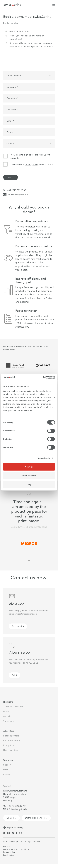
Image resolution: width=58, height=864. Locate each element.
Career (6, 774)
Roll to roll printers (12, 740)
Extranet (6, 846)
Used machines (10, 750)
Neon (6, 711)
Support (7, 764)
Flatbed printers (11, 735)
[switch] (51, 431)
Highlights (8, 701)
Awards (7, 716)
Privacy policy (9, 852)
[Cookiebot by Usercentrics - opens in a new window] (43, 377)
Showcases (8, 721)
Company (8, 760)
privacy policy (31, 164)
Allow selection (29, 475)
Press (5, 769)
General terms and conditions (16, 849)
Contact (7, 786)
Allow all (29, 467)
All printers (8, 730)
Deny (29, 484)
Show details (43, 458)
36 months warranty (13, 706)
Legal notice (8, 855)
